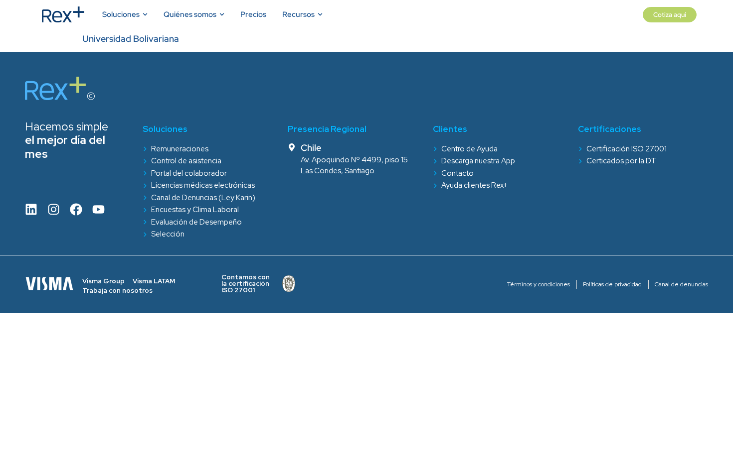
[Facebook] (76, 209)
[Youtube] (98, 209)
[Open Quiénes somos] (221, 14)
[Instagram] (53, 209)
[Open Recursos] (319, 14)
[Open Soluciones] (144, 14)
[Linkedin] (31, 209)
